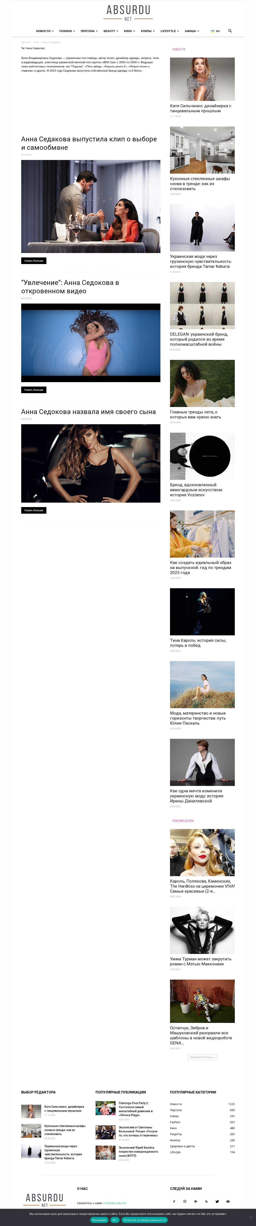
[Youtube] (228, 1202)
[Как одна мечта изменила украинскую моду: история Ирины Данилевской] (202, 762)
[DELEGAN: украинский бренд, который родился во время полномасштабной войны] (202, 305)
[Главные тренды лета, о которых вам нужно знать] (202, 383)
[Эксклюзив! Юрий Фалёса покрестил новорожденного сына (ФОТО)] (106, 1153)
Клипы (146, 31)
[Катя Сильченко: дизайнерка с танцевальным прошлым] (202, 79)
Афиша (190, 31)
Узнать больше (33, 260)
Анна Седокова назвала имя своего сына (88, 412)
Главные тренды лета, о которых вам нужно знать (195, 414)
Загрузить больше (201, 1057)
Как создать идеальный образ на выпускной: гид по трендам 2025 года (200, 567)
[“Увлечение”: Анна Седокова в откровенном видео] (90, 343)
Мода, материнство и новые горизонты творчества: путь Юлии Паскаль (198, 718)
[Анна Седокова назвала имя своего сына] (90, 463)
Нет (115, 1220)
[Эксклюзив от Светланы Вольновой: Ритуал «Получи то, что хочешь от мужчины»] (106, 1132)
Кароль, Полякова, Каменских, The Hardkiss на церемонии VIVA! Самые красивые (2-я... (202, 886)
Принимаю (99, 1220)
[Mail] (196, 1202)
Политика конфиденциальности (145, 1220)
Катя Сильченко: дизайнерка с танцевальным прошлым (200, 108)
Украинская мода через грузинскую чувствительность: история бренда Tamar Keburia (201, 261)
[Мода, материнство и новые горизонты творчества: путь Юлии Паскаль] (202, 684)
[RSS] (206, 1202)
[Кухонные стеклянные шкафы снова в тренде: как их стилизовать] (202, 150)
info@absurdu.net (114, 1203)
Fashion (65, 31)
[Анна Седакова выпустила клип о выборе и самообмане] (90, 206)
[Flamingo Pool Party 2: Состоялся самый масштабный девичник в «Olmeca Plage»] (106, 1108)
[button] (230, 31)
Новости (43, 31)
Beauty (109, 31)
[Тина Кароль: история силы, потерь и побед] (202, 611)
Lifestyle (168, 31)
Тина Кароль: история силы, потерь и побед (198, 643)
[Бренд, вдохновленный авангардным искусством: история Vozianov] (202, 456)
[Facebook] (174, 1202)
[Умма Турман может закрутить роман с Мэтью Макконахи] (202, 930)
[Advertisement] (90, 105)
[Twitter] (217, 1202)
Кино (128, 31)
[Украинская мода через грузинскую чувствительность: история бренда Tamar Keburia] (202, 227)
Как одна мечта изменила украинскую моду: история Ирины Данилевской (196, 796)
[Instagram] (185, 1202)
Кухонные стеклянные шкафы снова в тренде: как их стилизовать (200, 183)
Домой (25, 42)
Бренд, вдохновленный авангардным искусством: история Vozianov (196, 489)
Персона (88, 31)
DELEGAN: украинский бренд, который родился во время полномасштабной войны (199, 339)
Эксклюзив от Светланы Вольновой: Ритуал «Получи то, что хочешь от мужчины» (138, 1131)
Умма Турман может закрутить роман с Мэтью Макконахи (201, 961)
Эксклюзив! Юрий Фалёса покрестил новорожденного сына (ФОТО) (138, 1151)
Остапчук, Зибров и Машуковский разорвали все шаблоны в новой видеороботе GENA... (201, 1035)
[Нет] (251, 1217)
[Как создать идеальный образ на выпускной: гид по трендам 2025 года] (202, 534)
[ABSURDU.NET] (128, 13)
